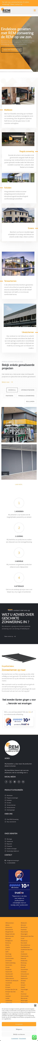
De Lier (8, 949)
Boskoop (8, 943)
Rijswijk (23, 967)
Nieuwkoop (24, 940)
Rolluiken (7, 187)
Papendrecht (24, 956)
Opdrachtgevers (27, 390)
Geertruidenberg (10, 963)
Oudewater (24, 954)
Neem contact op (16, 4)
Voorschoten (25, 996)
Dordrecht (9, 956)
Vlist (22, 991)
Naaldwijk (24, 929)
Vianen (23, 987)
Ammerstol (9, 927)
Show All (12, 390)
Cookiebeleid (14, 1038)
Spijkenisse (24, 978)
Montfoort (24, 927)
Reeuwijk (23, 958)
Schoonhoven (25, 974)
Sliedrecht (24, 976)
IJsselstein (9, 982)
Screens (31, 228)
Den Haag (8, 954)
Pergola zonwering (27, 151)
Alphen (8, 925)
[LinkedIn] (23, 781)
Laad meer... (19, 484)
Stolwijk (23, 980)
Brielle (7, 945)
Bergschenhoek (10, 934)
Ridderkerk (24, 960)
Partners (9, 396)
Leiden (8, 998)
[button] (35, 1005)
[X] (10, 781)
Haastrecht (9, 971)
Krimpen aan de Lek (11, 989)
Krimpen (8, 987)
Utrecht (23, 985)
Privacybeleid (22, 1038)
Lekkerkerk (9, 1002)
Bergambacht (9, 931)
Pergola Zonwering (26, 396)
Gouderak (8, 969)
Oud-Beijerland (25, 947)
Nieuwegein (24, 934)
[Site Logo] (5, 10)
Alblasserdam (10, 923)
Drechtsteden (10, 958)
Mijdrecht (24, 923)
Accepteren (19, 1024)
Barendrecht (9, 929)
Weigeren (19, 1029)
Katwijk (8, 985)
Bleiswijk (8, 938)
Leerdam (8, 996)
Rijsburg (23, 965)
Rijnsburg (23, 963)
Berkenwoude (10, 936)
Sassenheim (24, 969)
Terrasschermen (10, 281)
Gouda (8, 967)
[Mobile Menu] (35, 10)
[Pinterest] (14, 781)
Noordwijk (24, 943)
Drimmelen (9, 960)
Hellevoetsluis (10, 978)
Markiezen (8, 110)
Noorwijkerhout (25, 945)
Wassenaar (24, 998)
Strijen (23, 982)
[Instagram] (19, 781)
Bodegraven (9, 940)
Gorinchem (9, 965)
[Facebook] (6, 781)
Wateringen (24, 1000)
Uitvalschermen (28, 332)
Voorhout (23, 994)
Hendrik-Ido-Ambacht (12, 980)
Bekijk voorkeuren (19, 1034)
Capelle (8, 947)
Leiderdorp (9, 1000)
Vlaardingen (24, 989)
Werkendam (24, 1002)
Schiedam (24, 971)
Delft (7, 951)
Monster (23, 925)
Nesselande (24, 931)
